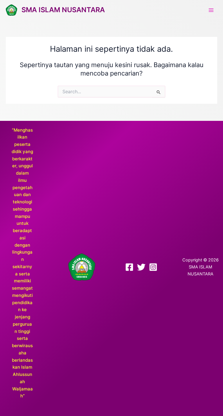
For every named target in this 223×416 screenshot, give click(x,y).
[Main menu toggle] (211, 10)
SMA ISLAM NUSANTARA (63, 10)
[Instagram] (153, 267)
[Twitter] (141, 267)
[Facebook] (129, 267)
